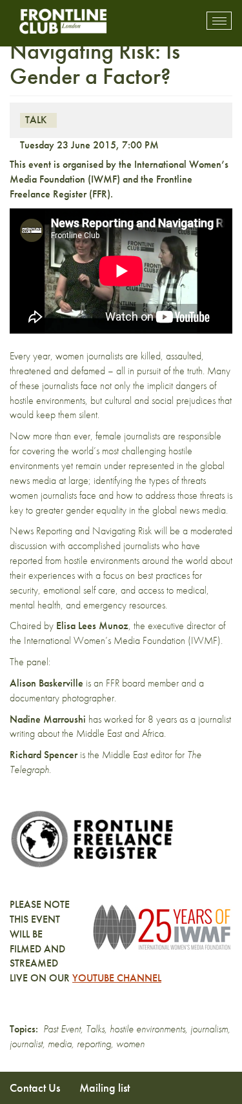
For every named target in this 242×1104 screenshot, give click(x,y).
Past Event (62, 1029)
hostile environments (147, 1029)
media (60, 1043)
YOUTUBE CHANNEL (116, 978)
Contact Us (35, 1087)
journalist (26, 1043)
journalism (209, 1029)
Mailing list (104, 1087)
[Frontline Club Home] (62, 21)
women (130, 1043)
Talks (95, 1029)
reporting (94, 1043)
